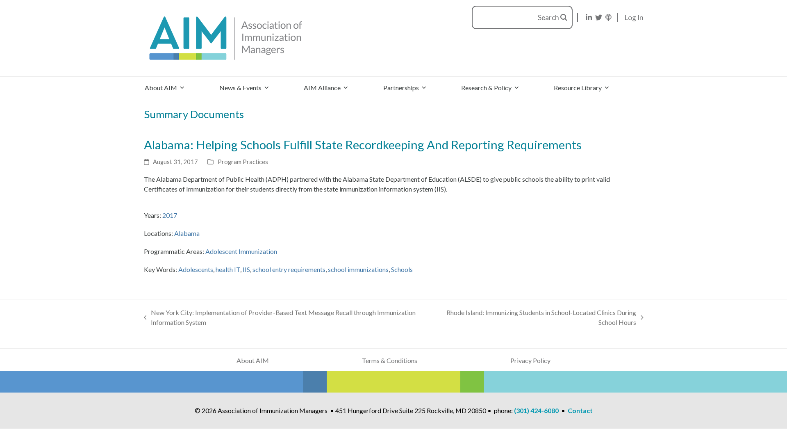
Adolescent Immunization (241, 251)
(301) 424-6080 (536, 410)
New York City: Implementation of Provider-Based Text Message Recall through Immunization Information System (280, 317)
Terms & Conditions (389, 360)
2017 (169, 215)
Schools (402, 269)
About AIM (253, 360)
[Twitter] (598, 17)
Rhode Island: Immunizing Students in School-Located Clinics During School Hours (537, 317)
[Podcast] (608, 17)
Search (549, 17)
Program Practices (243, 161)
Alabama (187, 233)
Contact (580, 410)
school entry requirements (288, 269)
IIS (246, 269)
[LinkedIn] (589, 17)
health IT (228, 269)
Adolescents (195, 269)
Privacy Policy (530, 360)
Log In (634, 17)
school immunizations (358, 269)
